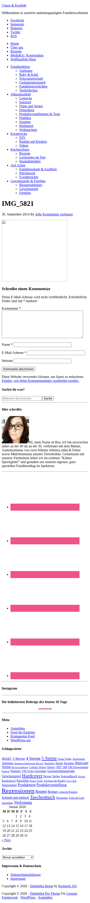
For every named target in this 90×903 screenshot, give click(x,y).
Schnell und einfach (15, 797)
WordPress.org (20, 740)
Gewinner (41, 771)
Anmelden (17, 728)
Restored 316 (67, 886)
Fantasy (15, 771)
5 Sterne (49, 758)
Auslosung (78, 758)
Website (7, 361)
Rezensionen (18, 790)
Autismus (7, 763)
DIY (59, 767)
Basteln (59, 763)
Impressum (18, 878)
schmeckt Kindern (68, 792)
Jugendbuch (69, 776)
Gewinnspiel (11, 776)
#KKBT (7, 758)
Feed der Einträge (22, 732)
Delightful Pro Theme (45, 893)
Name (7, 344)
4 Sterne (33, 758)
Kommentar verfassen (58, 214)
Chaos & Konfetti (14, 5)
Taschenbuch (42, 797)
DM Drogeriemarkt (78, 767)
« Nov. (6, 840)
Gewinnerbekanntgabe (61, 771)
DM (65, 767)
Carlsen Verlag (37, 767)
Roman (53, 792)
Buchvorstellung (20, 767)
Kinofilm (23, 780)
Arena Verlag (64, 759)
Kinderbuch (9, 780)
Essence (6, 771)
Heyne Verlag (51, 776)
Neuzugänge (9, 785)
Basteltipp (69, 763)
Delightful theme (41, 886)
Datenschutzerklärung (25, 875)
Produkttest (27, 785)
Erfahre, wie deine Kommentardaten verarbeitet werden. (40, 381)
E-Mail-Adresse (14, 352)
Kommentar (11, 308)
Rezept (41, 791)
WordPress (28, 897)
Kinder (81, 776)
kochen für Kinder (55, 780)
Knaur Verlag (36, 781)
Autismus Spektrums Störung (29, 763)
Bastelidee (50, 763)
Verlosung (23, 802)
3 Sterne (18, 759)
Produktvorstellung (51, 785)
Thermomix (62, 797)
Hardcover (32, 775)
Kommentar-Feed (22, 736)
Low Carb (71, 781)
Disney (51, 767)
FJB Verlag (28, 771)
